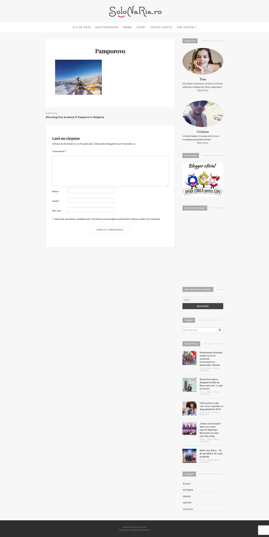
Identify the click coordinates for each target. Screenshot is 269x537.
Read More (202, 90)
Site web (56, 210)
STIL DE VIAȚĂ (82, 27)
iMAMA (127, 27)
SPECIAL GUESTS (161, 27)
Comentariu (59, 151)
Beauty (187, 483)
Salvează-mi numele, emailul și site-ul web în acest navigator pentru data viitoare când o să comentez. (107, 219)
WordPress (145, 530)
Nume (56, 191)
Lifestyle (188, 509)
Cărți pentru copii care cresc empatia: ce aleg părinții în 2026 (211, 406)
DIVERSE (188, 490)
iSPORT (141, 27)
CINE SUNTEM (186, 27)
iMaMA (187, 496)
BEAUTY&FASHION (106, 27)
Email (56, 201)
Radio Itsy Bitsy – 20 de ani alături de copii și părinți (211, 453)
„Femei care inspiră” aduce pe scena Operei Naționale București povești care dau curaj (210, 429)
